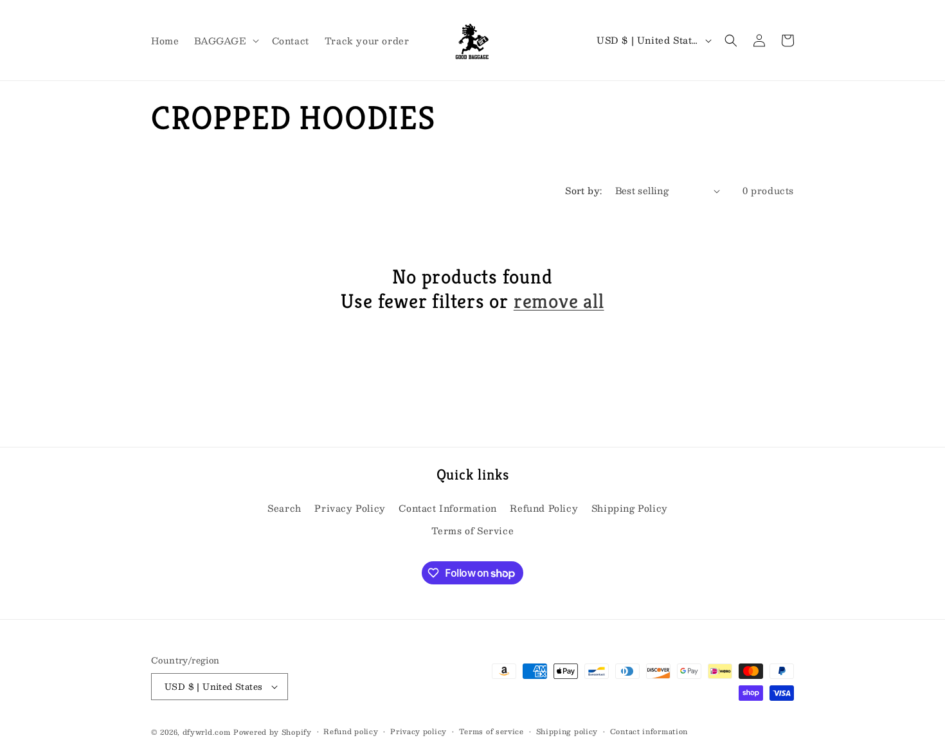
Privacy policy (418, 731)
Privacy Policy (349, 508)
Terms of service (491, 731)
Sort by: (583, 190)
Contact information (649, 731)
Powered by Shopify (272, 732)
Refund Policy (544, 508)
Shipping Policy (629, 508)
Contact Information (447, 508)
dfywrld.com (207, 732)
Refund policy (350, 731)
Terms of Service (472, 530)
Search (284, 508)
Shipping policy (567, 731)
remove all (559, 301)
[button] (225, 39)
